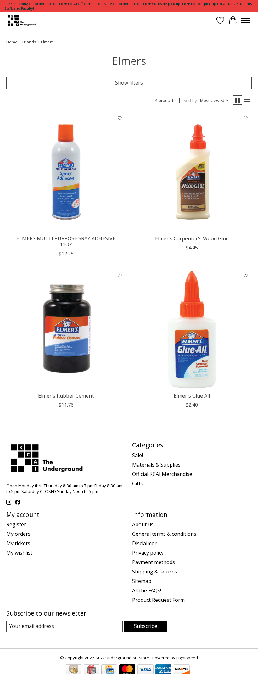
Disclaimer (144, 543)
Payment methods (153, 562)
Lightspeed (187, 658)
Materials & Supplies (156, 464)
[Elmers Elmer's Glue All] (192, 329)
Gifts (137, 483)
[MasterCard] (127, 670)
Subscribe (145, 626)
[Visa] (145, 670)
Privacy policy (148, 552)
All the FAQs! (146, 590)
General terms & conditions (164, 533)
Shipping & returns (154, 571)
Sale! (137, 455)
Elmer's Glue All (192, 395)
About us (143, 524)
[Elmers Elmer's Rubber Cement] (66, 329)
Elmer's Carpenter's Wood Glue (192, 238)
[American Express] (163, 670)
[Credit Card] (109, 670)
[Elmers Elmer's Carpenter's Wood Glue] (192, 172)
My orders (18, 533)
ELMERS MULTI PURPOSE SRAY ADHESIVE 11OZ (65, 241)
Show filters (129, 82)
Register (16, 524)
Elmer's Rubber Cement (66, 395)
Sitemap (141, 581)
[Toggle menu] (245, 20)
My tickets (18, 543)
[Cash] (73, 670)
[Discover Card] (182, 670)
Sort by (190, 100)
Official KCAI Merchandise (162, 474)
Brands (29, 42)
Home (12, 42)
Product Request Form (158, 599)
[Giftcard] (91, 670)
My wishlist (19, 552)
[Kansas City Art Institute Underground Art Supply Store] (21, 20)
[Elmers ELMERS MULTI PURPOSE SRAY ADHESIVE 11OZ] (66, 172)
